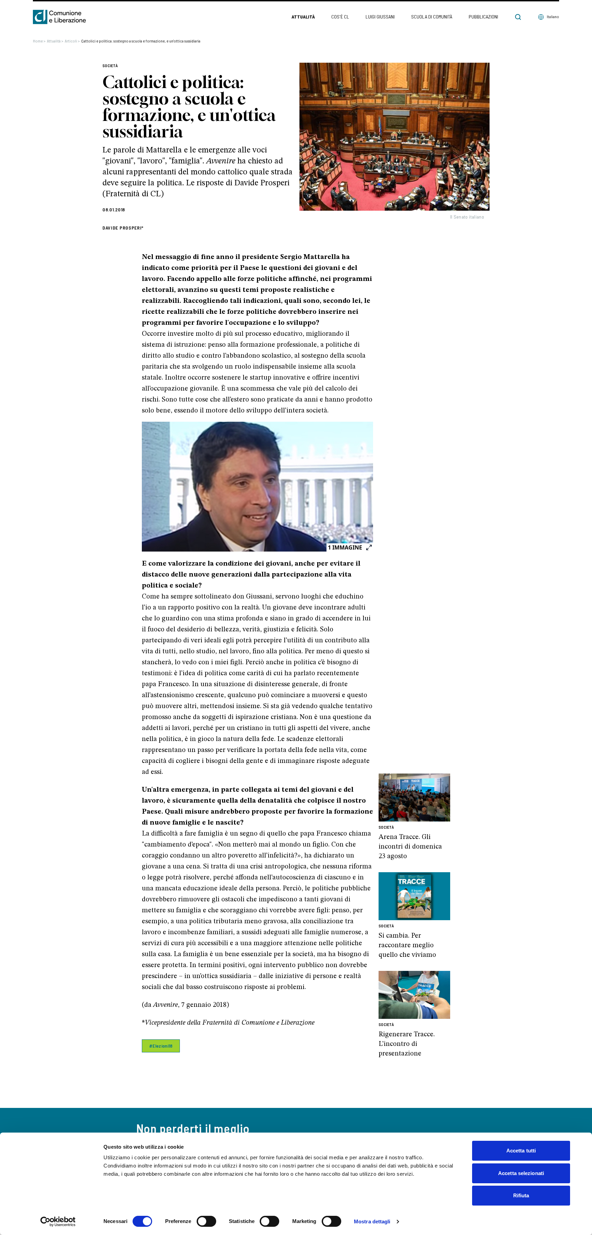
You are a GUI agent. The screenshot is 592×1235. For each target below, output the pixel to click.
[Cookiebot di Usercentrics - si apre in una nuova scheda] (58, 1222)
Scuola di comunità (431, 17)
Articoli (72, 40)
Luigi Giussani (380, 17)
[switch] (206, 1221)
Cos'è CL (340, 17)
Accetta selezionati (521, 1173)
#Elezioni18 (161, 1046)
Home (39, 40)
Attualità (303, 17)
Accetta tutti (521, 1150)
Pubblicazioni (483, 17)
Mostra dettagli (372, 1221)
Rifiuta (521, 1195)
